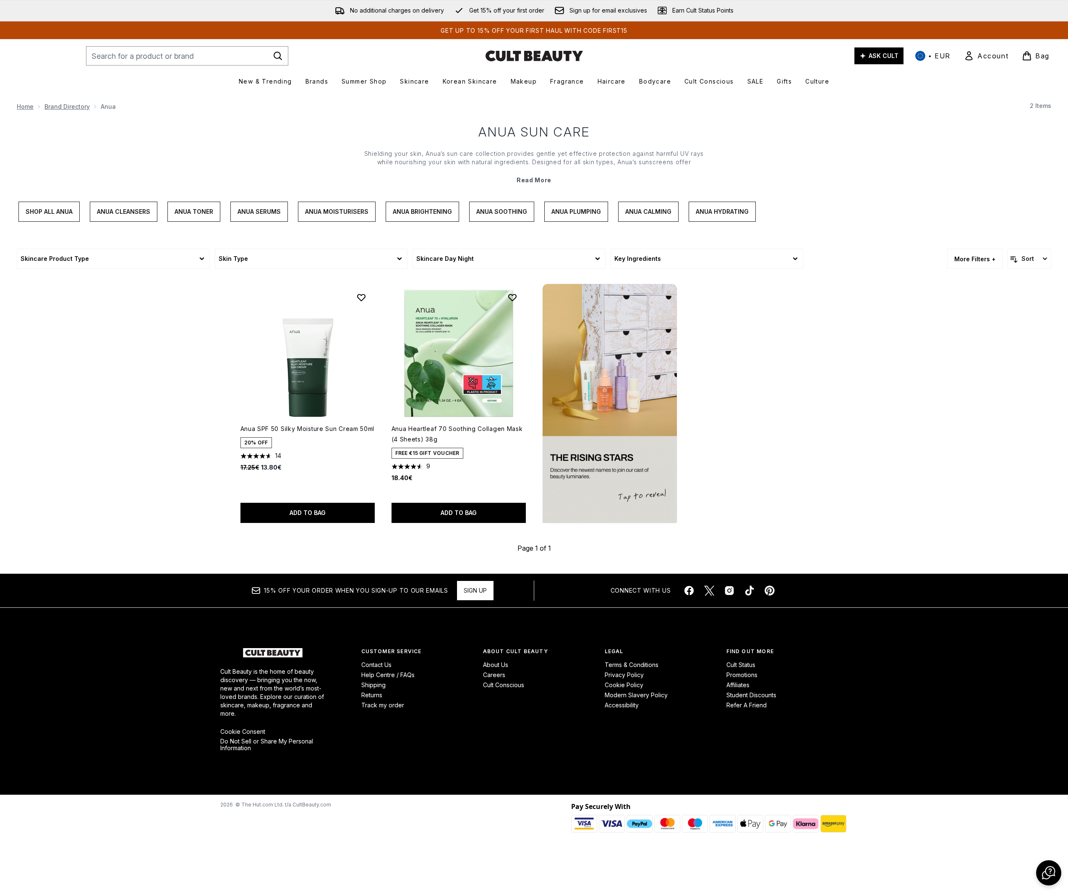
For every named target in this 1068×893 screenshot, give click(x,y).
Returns (371, 695)
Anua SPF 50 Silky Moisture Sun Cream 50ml (307, 428)
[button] (610, 403)
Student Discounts (751, 695)
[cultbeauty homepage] (534, 55)
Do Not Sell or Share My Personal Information (266, 744)
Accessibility (622, 705)
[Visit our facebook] (689, 590)
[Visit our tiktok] (749, 590)
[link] (986, 55)
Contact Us (376, 664)
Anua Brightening (422, 211)
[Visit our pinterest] (770, 590)
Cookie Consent (242, 731)
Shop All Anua (49, 211)
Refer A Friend (746, 705)
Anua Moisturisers (336, 211)
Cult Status (740, 664)
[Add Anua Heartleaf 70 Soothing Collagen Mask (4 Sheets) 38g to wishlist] (512, 297)
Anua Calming (648, 211)
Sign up (475, 590)
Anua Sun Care (534, 131)
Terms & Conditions (631, 664)
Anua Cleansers (123, 211)
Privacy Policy (624, 674)
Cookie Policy (624, 684)
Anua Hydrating (722, 211)
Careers (494, 674)
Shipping (373, 684)
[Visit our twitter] (709, 590)
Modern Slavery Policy (636, 695)
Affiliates (737, 684)
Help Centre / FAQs (388, 674)
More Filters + (974, 259)
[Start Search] (278, 56)
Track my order (382, 705)
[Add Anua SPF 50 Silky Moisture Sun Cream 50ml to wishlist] (361, 297)
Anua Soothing (501, 211)
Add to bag (308, 512)
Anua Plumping (576, 211)
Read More (534, 180)
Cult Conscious (503, 684)
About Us (495, 664)
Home (25, 106)
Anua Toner (194, 211)
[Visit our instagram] (729, 590)
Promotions (741, 674)
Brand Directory (67, 106)
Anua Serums (259, 211)
